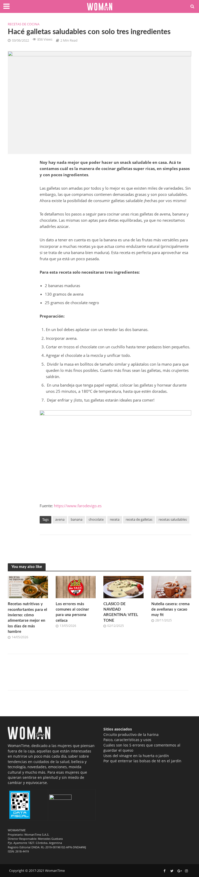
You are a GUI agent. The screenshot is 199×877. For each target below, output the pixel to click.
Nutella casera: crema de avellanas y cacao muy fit (170, 609)
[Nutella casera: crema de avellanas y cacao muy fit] (171, 586)
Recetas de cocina (23, 24)
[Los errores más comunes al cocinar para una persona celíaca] (76, 586)
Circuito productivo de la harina (131, 734)
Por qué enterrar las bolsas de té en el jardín (142, 760)
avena (60, 519)
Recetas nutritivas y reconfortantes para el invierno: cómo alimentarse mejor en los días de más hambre (27, 618)
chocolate (96, 519)
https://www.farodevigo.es (78, 505)
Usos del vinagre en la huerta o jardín (136, 755)
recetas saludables (173, 519)
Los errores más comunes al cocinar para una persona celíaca (72, 612)
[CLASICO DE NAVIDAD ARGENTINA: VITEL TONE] (123, 586)
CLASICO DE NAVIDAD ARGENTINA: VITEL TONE (120, 612)
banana (76, 519)
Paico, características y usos (127, 739)
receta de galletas (139, 519)
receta (114, 519)
